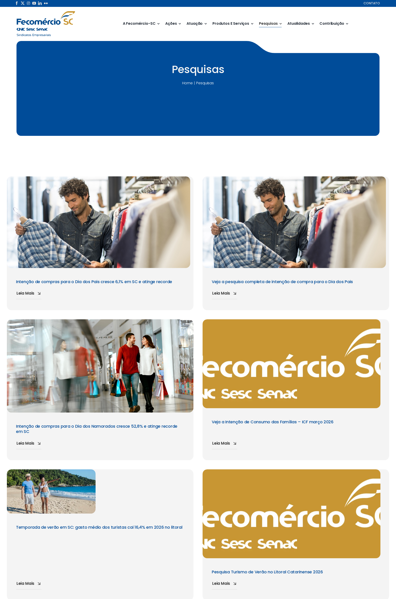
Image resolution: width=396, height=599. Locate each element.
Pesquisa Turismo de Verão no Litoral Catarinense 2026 (267, 572)
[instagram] (28, 3)
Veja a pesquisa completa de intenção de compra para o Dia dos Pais (282, 281)
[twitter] (23, 3)
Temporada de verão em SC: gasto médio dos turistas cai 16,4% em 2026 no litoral (99, 527)
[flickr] (46, 3)
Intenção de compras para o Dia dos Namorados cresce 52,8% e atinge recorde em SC (96, 428)
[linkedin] (40, 3)
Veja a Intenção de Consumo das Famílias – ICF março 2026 (272, 422)
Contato (371, 3)
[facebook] (17, 3)
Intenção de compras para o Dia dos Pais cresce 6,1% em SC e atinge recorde (94, 281)
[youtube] (34, 3)
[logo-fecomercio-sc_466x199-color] (46, 12)
